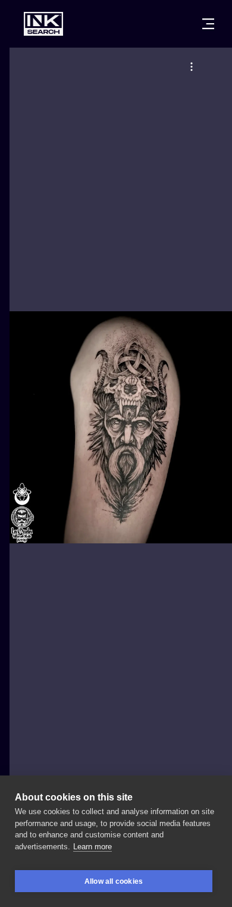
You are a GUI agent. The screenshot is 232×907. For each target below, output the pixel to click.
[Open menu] (208, 24)
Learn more (92, 846)
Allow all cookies (113, 881)
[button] (191, 66)
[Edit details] (191, 66)
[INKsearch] (43, 24)
